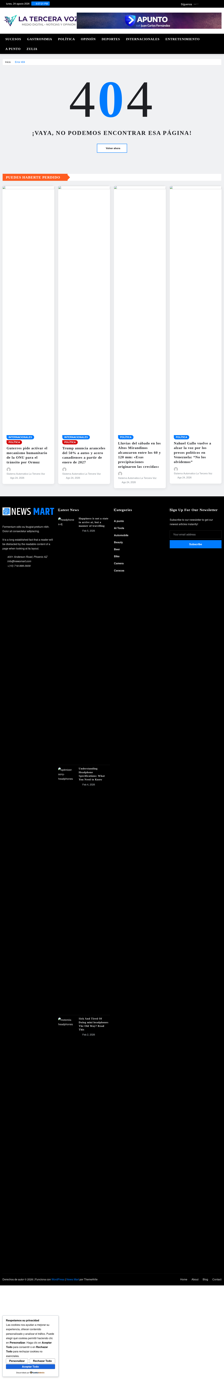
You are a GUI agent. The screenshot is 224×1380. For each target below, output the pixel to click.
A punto (13, 49)
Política (66, 39)
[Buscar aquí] (221, 38)
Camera (119, 563)
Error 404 (20, 62)
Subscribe (195, 544)
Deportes (111, 39)
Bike (117, 556)
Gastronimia (39, 39)
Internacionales (143, 39)
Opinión (88, 39)
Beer (117, 549)
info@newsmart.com (19, 561)
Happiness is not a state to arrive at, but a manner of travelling (93, 522)
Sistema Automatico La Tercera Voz (26, 473)
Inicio (8, 62)
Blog (205, 1279)
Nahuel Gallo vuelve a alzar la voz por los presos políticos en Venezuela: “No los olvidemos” (192, 452)
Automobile (121, 535)
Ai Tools (119, 528)
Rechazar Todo (42, 1361)
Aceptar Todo (30, 1366)
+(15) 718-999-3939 (19, 566)
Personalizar (17, 1361)
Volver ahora (113, 148)
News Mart (72, 1279)
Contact (216, 1279)
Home (183, 1279)
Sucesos (13, 39)
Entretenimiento (182, 39)
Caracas (119, 570)
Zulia (32, 49)
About (195, 1279)
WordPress (57, 1279)
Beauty (118, 542)
